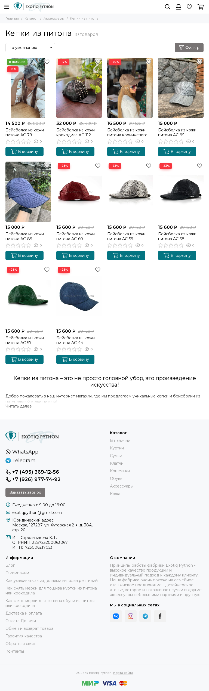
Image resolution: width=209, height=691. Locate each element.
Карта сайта (123, 673)
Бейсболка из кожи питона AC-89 (24, 236)
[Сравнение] (47, 70)
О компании (17, 572)
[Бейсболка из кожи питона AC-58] (181, 192)
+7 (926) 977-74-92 (36, 479)
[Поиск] (167, 7)
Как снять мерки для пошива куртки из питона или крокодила (51, 591)
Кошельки (120, 470)
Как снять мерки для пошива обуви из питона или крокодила (50, 603)
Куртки (117, 448)
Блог (10, 565)
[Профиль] (178, 7)
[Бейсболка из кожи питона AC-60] (79, 192)
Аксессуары (54, 18)
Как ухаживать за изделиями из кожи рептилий (51, 580)
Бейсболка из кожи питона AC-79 (24, 132)
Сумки (116, 455)
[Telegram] (145, 616)
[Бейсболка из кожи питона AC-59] (130, 192)
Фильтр (192, 47)
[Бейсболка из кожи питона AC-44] (79, 296)
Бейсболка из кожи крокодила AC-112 (75, 132)
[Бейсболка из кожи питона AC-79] (28, 88)
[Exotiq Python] (34, 7)
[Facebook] (160, 616)
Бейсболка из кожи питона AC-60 (75, 236)
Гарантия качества (23, 636)
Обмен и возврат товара (29, 628)
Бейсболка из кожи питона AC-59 (126, 236)
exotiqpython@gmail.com (37, 512)
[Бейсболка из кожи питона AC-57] (28, 296)
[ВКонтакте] (116, 616)
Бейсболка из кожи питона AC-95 (177, 132)
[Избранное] (47, 62)
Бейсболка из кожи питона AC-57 (24, 340)
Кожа (115, 493)
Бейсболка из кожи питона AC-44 (75, 340)
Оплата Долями (20, 620)
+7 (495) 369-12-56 (35, 472)
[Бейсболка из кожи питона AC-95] (181, 88)
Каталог (31, 18)
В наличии (120, 440)
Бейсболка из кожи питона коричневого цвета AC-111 (127, 132)
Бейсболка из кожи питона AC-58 (177, 236)
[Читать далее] (18, 406)
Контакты (14, 651)
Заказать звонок (25, 492)
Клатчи (117, 463)
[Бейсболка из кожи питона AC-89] (28, 192)
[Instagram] (131, 616)
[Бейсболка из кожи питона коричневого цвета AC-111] (130, 88)
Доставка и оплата (23, 613)
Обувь (116, 478)
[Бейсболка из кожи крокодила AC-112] (79, 88)
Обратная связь (20, 643)
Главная (12, 18)
